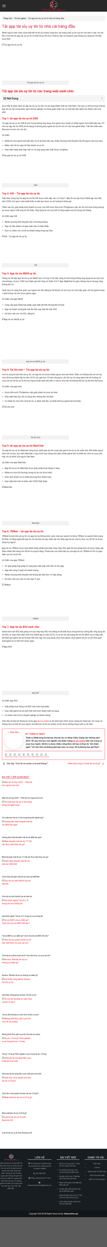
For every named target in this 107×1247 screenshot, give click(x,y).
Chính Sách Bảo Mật (97, 1175)
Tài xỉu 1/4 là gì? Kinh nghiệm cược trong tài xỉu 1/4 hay (24, 1054)
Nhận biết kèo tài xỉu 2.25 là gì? (14, 1113)
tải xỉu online (79, 741)
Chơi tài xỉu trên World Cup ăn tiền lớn (17, 896)
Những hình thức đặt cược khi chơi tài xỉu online (21, 1034)
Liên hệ (97, 1167)
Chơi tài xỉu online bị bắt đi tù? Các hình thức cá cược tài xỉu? (26, 955)
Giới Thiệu (97, 1164)
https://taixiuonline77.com (41, 1178)
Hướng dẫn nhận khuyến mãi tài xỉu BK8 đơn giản (22, 837)
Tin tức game (20, 18)
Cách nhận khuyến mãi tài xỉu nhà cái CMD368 (20, 877)
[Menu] (4, 5)
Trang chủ (7, 18)
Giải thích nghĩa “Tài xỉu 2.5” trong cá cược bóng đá (22, 916)
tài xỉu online (43, 721)
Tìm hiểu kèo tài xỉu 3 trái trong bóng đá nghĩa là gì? (23, 818)
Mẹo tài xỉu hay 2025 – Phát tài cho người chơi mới (22, 798)
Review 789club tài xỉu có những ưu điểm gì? (20, 975)
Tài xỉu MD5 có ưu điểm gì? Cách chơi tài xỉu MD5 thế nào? (25, 936)
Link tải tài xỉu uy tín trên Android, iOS (17, 1133)
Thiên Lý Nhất (37, 734)
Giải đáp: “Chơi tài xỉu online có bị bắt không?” (27, 763)
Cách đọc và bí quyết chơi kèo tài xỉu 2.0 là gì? (20, 1093)
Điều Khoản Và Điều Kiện (97, 1171)
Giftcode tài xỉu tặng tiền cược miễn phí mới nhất (21, 1074)
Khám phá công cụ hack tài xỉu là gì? (84, 763)
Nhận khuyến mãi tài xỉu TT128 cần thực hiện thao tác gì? (25, 857)
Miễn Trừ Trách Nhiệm (97, 1179)
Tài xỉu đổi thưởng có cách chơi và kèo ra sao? (20, 1015)
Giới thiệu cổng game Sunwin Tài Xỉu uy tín (19, 995)
